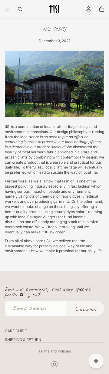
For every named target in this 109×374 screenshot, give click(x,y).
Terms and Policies (54, 351)
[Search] (20, 9)
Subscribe (85, 309)
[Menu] (7, 9)
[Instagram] (54, 364)
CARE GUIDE (16, 331)
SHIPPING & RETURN (23, 339)
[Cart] (101, 9)
